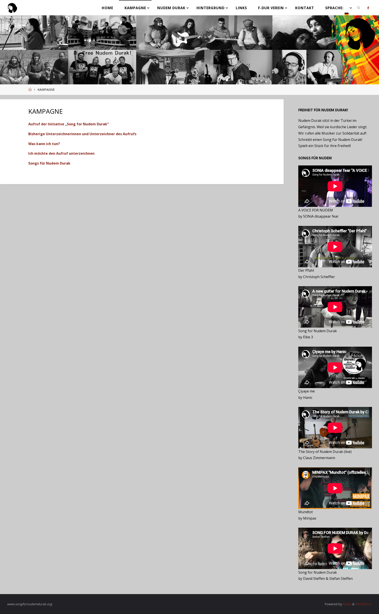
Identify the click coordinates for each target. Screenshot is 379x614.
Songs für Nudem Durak (49, 163)
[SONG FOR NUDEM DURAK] (12, 7)
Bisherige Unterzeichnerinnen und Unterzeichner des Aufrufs (82, 133)
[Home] (29, 89)
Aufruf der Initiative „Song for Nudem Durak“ (68, 124)
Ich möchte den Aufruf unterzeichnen (61, 153)
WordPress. (364, 604)
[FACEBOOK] (368, 8)
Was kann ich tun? (44, 143)
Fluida (346, 604)
